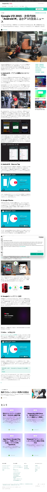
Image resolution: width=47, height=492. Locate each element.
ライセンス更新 (10, 6)
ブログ (26, 6)
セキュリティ (38, 67)
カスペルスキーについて (38, 463)
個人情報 (42, 72)
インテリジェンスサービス (16, 472)
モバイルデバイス (38, 70)
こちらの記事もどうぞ (5, 389)
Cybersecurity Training (16, 473)
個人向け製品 (4, 6)
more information (23, 246)
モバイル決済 (38, 72)
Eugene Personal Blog (7, 488)
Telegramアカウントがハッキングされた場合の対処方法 (35, 441)
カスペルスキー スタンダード (6, 465)
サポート (25, 463)
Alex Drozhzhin (5, 29)
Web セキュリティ (15, 469)
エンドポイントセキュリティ (17, 465)
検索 (45, 13)
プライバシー (43, 67)
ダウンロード (16, 6)
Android (37, 64)
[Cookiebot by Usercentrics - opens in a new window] (39, 237)
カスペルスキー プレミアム (6, 468)
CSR (35, 471)
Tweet (3, 371)
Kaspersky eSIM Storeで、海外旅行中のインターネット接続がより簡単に (35, 415)
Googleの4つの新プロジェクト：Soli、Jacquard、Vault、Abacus (40, 109)
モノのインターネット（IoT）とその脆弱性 (9, 334)
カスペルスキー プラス (5, 467)
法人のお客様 (15, 463)
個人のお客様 (26, 465)
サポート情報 (22, 6)
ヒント (12, 410)
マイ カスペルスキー (41, 3)
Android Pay (41, 64)
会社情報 (36, 465)
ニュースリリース (37, 467)
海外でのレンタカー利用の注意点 (15, 392)
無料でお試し (39, 9)
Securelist (3, 488)
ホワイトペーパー (37, 468)
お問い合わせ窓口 (26, 468)
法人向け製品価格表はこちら (17, 480)
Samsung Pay (23, 257)
